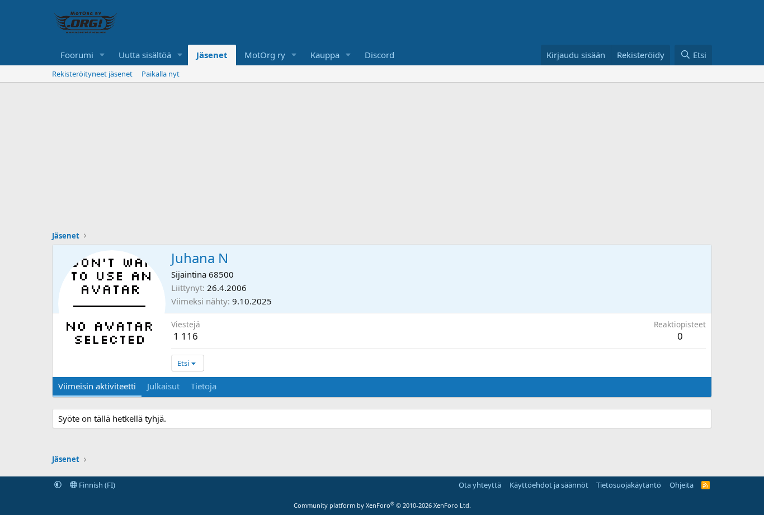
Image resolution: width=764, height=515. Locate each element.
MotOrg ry (264, 54)
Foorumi (76, 54)
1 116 (185, 336)
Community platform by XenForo (382, 505)
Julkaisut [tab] (163, 386)
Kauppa (324, 54)
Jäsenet (212, 54)
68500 (221, 274)
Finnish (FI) (96, 485)
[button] (102, 55)
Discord (379, 54)
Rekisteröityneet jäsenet (92, 74)
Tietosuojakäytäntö (628, 485)
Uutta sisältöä (145, 54)
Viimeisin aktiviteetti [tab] (97, 386)
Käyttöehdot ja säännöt (549, 485)
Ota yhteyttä (480, 485)
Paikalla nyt (161, 74)
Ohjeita (681, 485)
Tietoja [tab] (203, 386)
